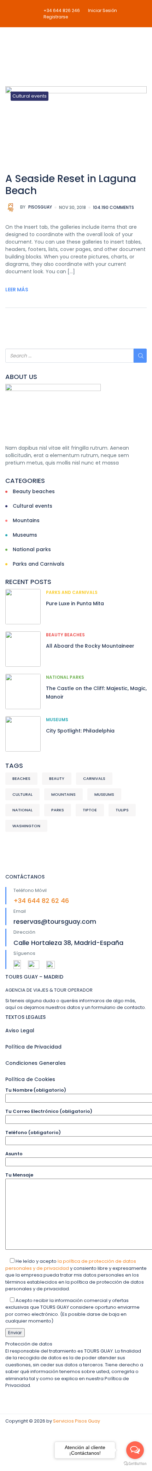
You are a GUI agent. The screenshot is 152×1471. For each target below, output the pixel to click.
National (22, 810)
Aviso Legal (19, 1030)
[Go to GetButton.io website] (135, 1463)
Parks (57, 810)
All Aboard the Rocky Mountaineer (90, 645)
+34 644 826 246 (61, 10)
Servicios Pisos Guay (76, 1421)
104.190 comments (113, 207)
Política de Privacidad (33, 1046)
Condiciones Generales (35, 1063)
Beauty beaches (34, 491)
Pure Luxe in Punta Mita (75, 603)
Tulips (122, 810)
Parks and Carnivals (38, 563)
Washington (26, 826)
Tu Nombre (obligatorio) (35, 1090)
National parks (32, 549)
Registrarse (55, 17)
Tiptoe (90, 810)
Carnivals (94, 778)
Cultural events (29, 96)
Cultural (22, 794)
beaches (21, 778)
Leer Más (16, 289)
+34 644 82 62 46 (41, 900)
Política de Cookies (30, 1079)
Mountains (26, 520)
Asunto (14, 1153)
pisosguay (36, 207)
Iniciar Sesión (102, 10)
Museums (25, 534)
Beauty (56, 778)
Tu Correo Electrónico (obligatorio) (48, 1111)
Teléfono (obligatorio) (33, 1132)
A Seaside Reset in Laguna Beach (70, 185)
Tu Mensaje (19, 1175)
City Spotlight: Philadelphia (80, 730)
